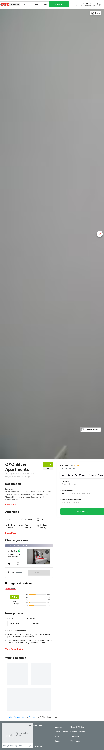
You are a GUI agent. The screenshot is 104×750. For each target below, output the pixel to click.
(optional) (71, 499)
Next (100, 234)
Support (58, 741)
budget (32, 717)
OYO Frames (75, 741)
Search (59, 4)
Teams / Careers (61, 732)
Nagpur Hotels (20, 717)
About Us (58, 727)
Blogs (57, 736)
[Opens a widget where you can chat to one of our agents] (17, 735)
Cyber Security (40, 746)
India (10, 717)
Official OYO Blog (77, 727)
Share (97, 13)
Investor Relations (77, 732)
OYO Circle (74, 736)
